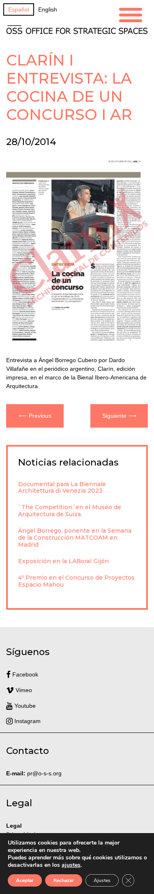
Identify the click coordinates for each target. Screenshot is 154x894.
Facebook (24, 674)
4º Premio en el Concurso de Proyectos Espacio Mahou (76, 581)
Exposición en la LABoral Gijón (63, 561)
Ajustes (102, 880)
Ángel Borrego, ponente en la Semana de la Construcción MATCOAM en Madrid (74, 537)
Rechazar (63, 880)
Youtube (24, 705)
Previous (40, 415)
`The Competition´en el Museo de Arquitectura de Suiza (69, 510)
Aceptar (25, 880)
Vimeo (23, 690)
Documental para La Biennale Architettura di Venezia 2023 (62, 487)
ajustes (71, 865)
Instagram (27, 721)
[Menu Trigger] (130, 14)
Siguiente (114, 415)
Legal (14, 825)
